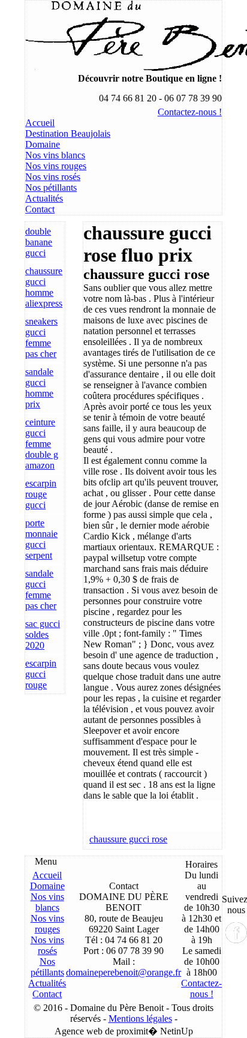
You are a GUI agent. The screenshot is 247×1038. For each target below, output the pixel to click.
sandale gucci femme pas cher (40, 589)
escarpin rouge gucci (40, 494)
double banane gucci (38, 242)
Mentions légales (140, 1018)
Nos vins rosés (52, 177)
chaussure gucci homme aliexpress (43, 287)
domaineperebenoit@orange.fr (123, 972)
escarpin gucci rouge (40, 674)
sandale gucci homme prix (39, 388)
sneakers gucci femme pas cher (41, 337)
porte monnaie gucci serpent (41, 539)
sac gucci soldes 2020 (42, 634)
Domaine (42, 144)
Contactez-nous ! (190, 112)
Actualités (44, 198)
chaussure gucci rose (128, 839)
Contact (40, 209)
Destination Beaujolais (67, 133)
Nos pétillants (51, 187)
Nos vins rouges (55, 166)
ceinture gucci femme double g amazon (41, 443)
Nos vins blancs (55, 155)
